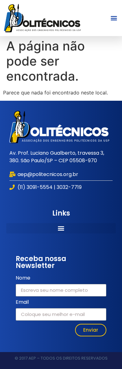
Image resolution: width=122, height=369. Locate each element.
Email (22, 303)
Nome (23, 278)
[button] (114, 18)
